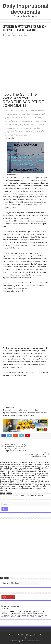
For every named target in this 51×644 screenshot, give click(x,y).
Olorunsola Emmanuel (12, 34)
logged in (25, 495)
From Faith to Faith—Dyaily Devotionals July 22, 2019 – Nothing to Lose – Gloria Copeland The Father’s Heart (16, 447)
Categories (5, 583)
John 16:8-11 (11, 138)
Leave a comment (10, 35)
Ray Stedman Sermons (31, 34)
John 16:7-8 (15, 207)
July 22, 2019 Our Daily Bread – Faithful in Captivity (34, 454)
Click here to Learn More (34, 617)
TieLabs (39, 635)
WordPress (22, 635)
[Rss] (25, 637)
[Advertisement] (25, 63)
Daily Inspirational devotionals (25, 9)
